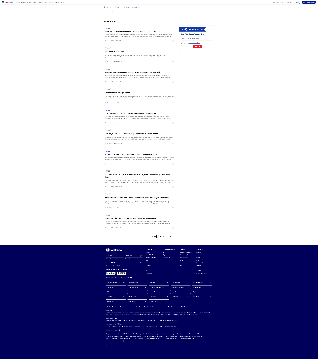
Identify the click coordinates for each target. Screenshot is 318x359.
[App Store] (122, 273)
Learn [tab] (118, 7)
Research (35, 2)
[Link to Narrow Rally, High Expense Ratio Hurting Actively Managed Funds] (138, 157)
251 (161, 236)
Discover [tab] (109, 7)
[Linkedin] (128, 277)
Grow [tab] (127, 7)
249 (155, 236)
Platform (23, 2)
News (62, 2)
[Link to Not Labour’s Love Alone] (138, 55)
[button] (308, 2)
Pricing (29, 2)
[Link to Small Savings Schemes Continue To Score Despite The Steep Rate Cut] (138, 34)
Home (103, 11)
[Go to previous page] (142, 236)
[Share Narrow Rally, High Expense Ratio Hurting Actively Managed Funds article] (173, 164)
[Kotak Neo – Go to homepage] (7, 2)
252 (164, 236)
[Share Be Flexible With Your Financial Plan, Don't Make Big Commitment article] (173, 228)
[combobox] (282, 2)
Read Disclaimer (194, 314)
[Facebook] (131, 277)
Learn (46, 2)
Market (41, 2)
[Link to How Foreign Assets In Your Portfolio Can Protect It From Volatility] (138, 116)
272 (170, 236)
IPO (66, 2)
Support (57, 2)
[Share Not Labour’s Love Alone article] (173, 61)
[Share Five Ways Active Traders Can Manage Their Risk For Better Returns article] (173, 143)
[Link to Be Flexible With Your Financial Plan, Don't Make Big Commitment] (138, 221)
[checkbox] (181, 43)
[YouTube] (121, 277)
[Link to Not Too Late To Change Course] (138, 96)
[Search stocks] (274, 2)
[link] (115, 255)
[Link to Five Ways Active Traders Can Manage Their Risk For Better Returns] (138, 137)
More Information (110, 346)
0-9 (182, 306)
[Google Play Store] (111, 273)
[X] (118, 277)
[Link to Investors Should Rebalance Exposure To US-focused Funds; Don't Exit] (138, 75)
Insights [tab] (137, 7)
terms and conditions (194, 43)
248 (151, 236)
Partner (51, 2)
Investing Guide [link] (111, 11)
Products (17, 2)
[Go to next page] (173, 236)
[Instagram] (124, 277)
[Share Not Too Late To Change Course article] (173, 103)
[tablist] (159, 7)
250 (158, 236)
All (184, 306)
